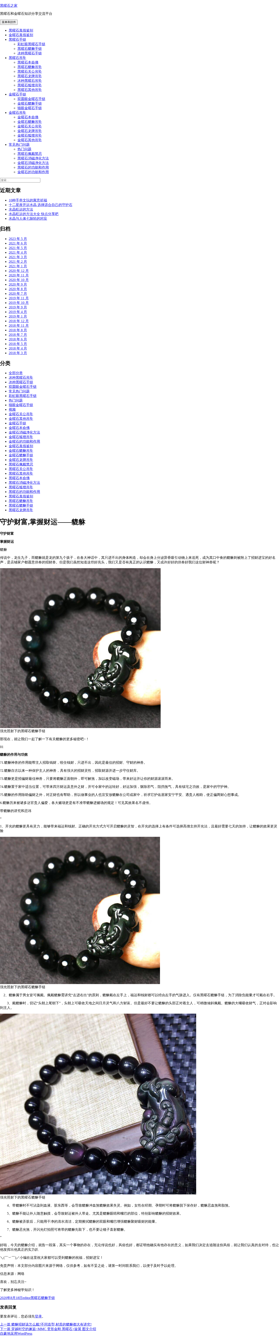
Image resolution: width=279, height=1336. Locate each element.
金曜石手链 (17, 94)
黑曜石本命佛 (27, 62)
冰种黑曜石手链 (29, 53)
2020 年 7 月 (18, 293)
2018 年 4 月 (18, 348)
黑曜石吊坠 (17, 58)
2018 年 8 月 (18, 330)
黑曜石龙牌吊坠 (29, 76)
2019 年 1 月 (18, 316)
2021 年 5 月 (18, 248)
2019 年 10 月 (19, 303)
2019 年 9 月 (18, 307)
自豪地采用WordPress (16, 1333)
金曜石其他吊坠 (29, 140)
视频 (12, 409)
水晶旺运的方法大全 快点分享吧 (33, 214)
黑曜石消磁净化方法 (33, 158)
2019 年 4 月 (18, 312)
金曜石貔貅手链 (29, 103)
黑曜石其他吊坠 (29, 90)
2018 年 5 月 (18, 344)
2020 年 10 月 (19, 280)
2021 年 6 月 (18, 243)
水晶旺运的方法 (21, 209)
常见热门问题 (19, 144)
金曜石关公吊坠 (29, 126)
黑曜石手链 (17, 39)
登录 (38, 1316)
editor (27, 1298)
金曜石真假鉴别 (21, 35)
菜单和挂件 (9, 22)
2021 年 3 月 (18, 257)
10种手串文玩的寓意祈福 (28, 200)
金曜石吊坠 (17, 112)
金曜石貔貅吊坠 (29, 122)
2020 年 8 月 (18, 289)
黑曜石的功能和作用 (33, 167)
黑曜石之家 (8, 5)
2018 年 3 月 (18, 353)
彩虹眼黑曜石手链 (31, 44)
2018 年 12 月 (19, 321)
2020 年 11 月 (19, 275)
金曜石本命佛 (27, 117)
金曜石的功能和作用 (33, 172)
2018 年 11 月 (19, 325)
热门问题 (24, 149)
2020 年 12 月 (19, 271)
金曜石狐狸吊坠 (29, 135)
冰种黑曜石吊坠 (29, 80)
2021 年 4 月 (18, 252)
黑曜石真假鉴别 (21, 30)
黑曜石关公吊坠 (29, 71)
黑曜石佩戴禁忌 (29, 154)
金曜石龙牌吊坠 (29, 131)
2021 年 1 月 (18, 266)
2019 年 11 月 (19, 298)
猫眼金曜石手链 (29, 108)
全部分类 (16, 373)
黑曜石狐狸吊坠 (29, 85)
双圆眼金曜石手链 (31, 99)
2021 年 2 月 (18, 261)
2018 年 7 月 (18, 335)
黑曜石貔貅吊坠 (29, 67)
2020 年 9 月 (18, 284)
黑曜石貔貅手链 (29, 48)
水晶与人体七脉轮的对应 (28, 218)
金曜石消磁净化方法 (33, 163)
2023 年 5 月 (18, 239)
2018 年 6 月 (18, 339)
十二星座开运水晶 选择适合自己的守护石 (40, 205)
